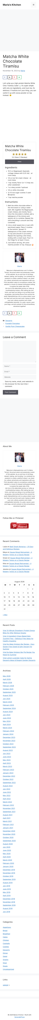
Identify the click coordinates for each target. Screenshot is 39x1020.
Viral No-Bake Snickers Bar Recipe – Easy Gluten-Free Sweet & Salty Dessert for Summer (18, 646)
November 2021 (9, 808)
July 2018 (6, 912)
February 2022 (8, 805)
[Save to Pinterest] (14, 77)
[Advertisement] (19, 30)
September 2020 (9, 841)
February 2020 (8, 863)
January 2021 (8, 828)
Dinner (5, 953)
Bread (5, 931)
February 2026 (8, 686)
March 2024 (7, 728)
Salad (5, 956)
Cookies (6, 947)
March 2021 (7, 821)
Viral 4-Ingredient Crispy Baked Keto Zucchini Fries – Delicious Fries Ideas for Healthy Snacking (18, 638)
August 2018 (7, 908)
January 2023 (8, 773)
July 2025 (6, 699)
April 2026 (7, 679)
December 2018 (9, 899)
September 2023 (9, 747)
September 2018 (9, 905)
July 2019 (6, 886)
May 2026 (7, 676)
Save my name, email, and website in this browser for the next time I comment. (19, 384)
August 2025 (8, 695)
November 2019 (9, 873)
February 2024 (8, 731)
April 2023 (7, 763)
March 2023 (7, 766)
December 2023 (9, 737)
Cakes (5, 937)
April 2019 (7, 896)
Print (19, 162)
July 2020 (6, 847)
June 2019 (7, 889)
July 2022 (6, 789)
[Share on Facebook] (5, 77)
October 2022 (8, 779)
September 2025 (9, 692)
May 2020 (7, 854)
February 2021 (8, 825)
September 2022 (9, 783)
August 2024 (8, 712)
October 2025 (8, 689)
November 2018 (9, 902)
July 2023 (6, 754)
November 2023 (9, 741)
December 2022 (9, 776)
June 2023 (7, 757)
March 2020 (7, 860)
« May (5, 615)
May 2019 (6, 892)
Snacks (5, 960)
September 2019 (9, 879)
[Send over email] (19, 77)
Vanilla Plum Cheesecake (15, 326)
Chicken (6, 940)
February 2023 (8, 770)
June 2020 (7, 850)
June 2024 (7, 718)
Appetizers (7, 927)
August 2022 (8, 786)
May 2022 (6, 795)
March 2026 (7, 683)
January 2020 (8, 866)
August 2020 (8, 844)
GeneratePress (19, 1017)
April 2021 (6, 818)
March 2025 (7, 702)
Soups (5, 966)
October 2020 (8, 837)
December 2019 (9, 870)
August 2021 (7, 815)
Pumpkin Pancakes (12, 323)
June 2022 (7, 792)
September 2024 (9, 708)
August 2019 (7, 883)
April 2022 (7, 799)
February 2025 (8, 705)
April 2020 (7, 857)
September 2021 (9, 812)
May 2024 (7, 721)
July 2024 (6, 715)
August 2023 (8, 750)
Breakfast (6, 934)
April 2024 (7, 724)
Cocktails (6, 943)
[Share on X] (10, 77)
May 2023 (7, 760)
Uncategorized (8, 969)
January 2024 (8, 734)
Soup (5, 963)
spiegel (5, 985)
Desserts (8, 321)
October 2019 (8, 876)
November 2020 (9, 834)
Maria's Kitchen (12, 4)
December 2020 (9, 831)
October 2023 (8, 744)
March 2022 (7, 802)
